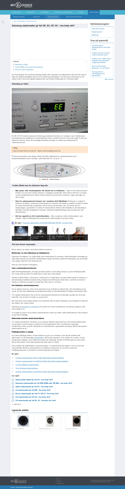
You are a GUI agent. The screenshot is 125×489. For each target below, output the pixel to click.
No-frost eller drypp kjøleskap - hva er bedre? (101, 67)
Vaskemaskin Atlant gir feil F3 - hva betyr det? (34, 380)
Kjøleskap (95, 35)
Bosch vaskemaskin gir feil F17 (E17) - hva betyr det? (37, 393)
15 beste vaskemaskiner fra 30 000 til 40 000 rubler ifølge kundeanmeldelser (41, 372)
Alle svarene (109, 79)
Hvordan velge (16, 12)
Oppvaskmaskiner (98, 28)
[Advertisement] (50, 43)
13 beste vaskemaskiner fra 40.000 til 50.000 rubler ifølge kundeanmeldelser (41, 361)
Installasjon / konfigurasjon (63, 12)
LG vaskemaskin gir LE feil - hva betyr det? (32, 397)
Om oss (58, 478)
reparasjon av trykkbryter (30, 307)
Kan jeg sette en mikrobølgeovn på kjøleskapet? (98, 73)
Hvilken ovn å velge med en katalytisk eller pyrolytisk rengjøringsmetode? (101, 60)
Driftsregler (44, 12)
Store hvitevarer (53, 16)
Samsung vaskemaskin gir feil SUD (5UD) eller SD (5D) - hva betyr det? (47, 223)
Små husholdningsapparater (74, 16)
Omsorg (81, 12)
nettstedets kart (60, 483)
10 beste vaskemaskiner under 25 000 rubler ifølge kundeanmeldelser (39, 358)
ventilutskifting (39, 337)
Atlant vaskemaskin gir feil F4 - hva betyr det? (34, 386)
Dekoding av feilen (21, 64)
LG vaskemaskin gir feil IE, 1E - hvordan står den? (35, 400)
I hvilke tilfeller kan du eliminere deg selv (29, 67)
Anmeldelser (30, 12)
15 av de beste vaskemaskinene (26, 368)
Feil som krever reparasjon (24, 69)
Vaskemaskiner (97, 32)
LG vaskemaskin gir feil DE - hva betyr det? (33, 390)
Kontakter (58, 481)
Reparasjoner (94, 12)
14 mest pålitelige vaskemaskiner (27, 365)
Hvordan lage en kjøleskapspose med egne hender (101, 47)
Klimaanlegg (36, 16)
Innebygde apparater (19, 16)
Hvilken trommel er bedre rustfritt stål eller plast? (101, 54)
